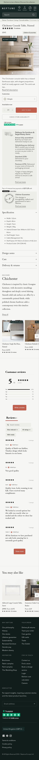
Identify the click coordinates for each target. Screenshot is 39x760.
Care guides (26, 634)
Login (24, 673)
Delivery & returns (11, 265)
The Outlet (26, 644)
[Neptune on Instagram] (10, 736)
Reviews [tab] (11, 417)
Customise (6, 94)
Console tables (24, 20)
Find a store (26, 663)
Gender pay (6, 647)
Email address (8, 701)
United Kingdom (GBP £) (12, 729)
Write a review (20, 407)
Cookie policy (7, 744)
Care (4, 259)
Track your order (28, 631)
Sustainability (7, 640)
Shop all (5, 314)
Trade (24, 640)
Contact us (26, 660)
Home (4, 20)
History (4, 631)
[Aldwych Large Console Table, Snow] (13, 590)
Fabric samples (7, 663)
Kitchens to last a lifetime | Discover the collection (19, 2)
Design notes (8, 253)
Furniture (10, 20)
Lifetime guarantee (9, 637)
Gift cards (25, 637)
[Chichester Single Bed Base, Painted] (13, 331)
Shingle (9, 99)
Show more (19, 551)
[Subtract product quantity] (12, 110)
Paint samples (7, 667)
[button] (19, 389)
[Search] (33, 14)
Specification (8, 212)
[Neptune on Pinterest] (7, 736)
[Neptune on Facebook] (3, 736)
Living (16, 20)
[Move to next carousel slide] (37, 336)
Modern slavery (8, 650)
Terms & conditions (9, 740)
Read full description (10, 90)
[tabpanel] (19, 489)
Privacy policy (7, 747)
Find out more (20, 182)
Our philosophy (8, 627)
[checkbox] (11, 435)
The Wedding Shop (9, 670)
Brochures (6, 660)
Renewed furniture (9, 644)
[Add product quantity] (4, 110)
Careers (25, 683)
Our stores (6, 634)
